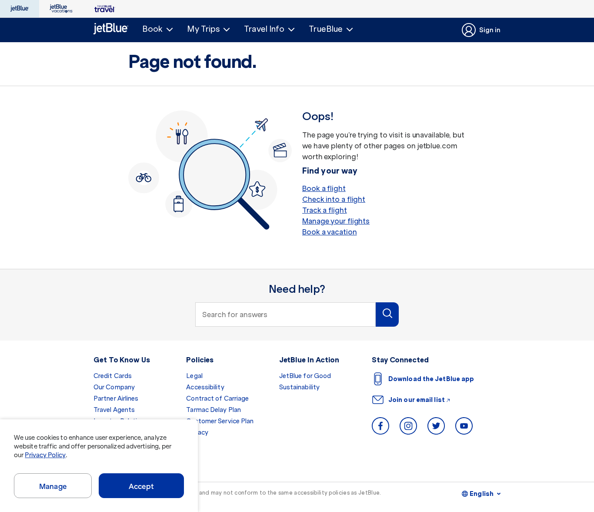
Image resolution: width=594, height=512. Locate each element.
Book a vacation (329, 232)
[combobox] (285, 314)
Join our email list (416, 400)
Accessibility (205, 387)
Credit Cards (112, 376)
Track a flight (324, 210)
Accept (141, 486)
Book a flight (324, 188)
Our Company (114, 387)
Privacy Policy (45, 455)
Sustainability (299, 387)
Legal (194, 376)
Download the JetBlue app (431, 379)
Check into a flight (333, 199)
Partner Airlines (116, 398)
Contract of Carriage (217, 398)
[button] (157, 29)
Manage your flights (336, 221)
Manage (53, 486)
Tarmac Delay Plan (213, 410)
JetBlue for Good (305, 376)
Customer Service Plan (220, 421)
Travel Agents (114, 410)
